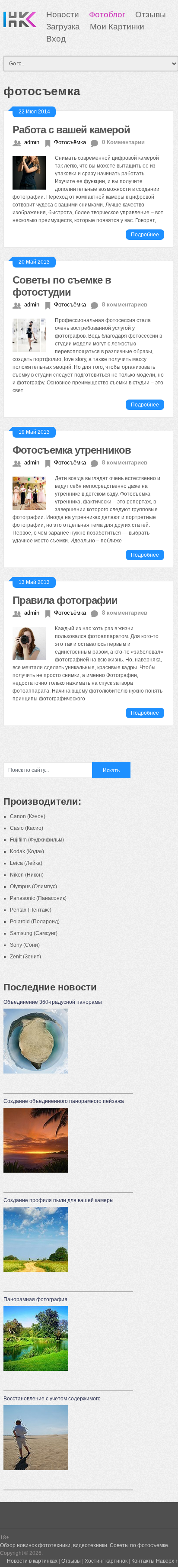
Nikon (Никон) (27, 875)
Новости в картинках (32, 1561)
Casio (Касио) (26, 828)
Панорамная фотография (35, 1299)
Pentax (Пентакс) (30, 910)
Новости (62, 14)
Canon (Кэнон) (27, 816)
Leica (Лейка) (26, 863)
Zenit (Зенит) (25, 957)
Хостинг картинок (106, 1561)
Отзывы (150, 14)
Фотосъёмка (70, 142)
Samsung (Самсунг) (33, 933)
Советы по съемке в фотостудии (62, 286)
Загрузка (63, 26)
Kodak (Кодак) (27, 851)
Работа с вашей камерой (71, 129)
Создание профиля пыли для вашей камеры (58, 1200)
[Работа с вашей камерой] (34, 172)
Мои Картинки (117, 26)
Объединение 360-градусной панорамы (52, 1002)
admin (31, 142)
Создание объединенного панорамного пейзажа (63, 1101)
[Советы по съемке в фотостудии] (34, 334)
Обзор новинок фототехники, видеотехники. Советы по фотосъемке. (84, 1545)
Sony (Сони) (25, 945)
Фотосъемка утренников (72, 450)
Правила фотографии (65, 600)
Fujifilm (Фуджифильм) (37, 840)
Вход (56, 38)
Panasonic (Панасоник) (38, 898)
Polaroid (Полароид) (35, 922)
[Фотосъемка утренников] (34, 492)
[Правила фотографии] (34, 642)
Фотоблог (107, 14)
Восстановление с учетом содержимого (52, 1399)
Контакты (143, 1561)
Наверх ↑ (167, 1561)
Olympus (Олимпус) (33, 886)
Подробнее (145, 235)
